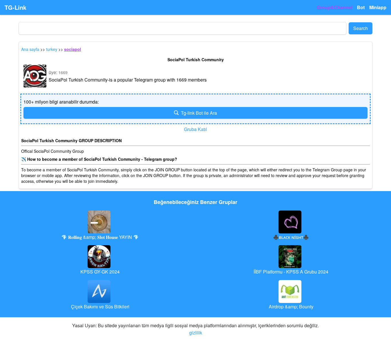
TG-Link (15, 7)
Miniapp (377, 7)
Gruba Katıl (195, 129)
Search (360, 28)
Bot (361, 7)
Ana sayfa (30, 49)
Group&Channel (334, 7)
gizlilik (195, 332)
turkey (51, 49)
